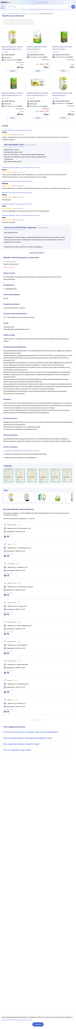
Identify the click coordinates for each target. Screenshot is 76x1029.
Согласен (38, 1024)
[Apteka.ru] (5, 2)
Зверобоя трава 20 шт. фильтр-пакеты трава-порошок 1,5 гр (37, 94)
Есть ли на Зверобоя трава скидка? (17, 750)
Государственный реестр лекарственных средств (22, 451)
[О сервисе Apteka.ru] (74, 2)
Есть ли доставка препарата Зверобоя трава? (21, 744)
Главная (4, 13)
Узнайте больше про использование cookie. (17, 1020)
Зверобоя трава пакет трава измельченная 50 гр (36, 48)
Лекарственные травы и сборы (30, 13)
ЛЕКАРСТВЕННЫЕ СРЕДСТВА (14, 13)
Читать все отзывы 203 (36, 253)
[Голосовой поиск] (69, 6)
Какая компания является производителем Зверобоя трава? (27, 738)
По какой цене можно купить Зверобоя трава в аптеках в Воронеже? (30, 732)
